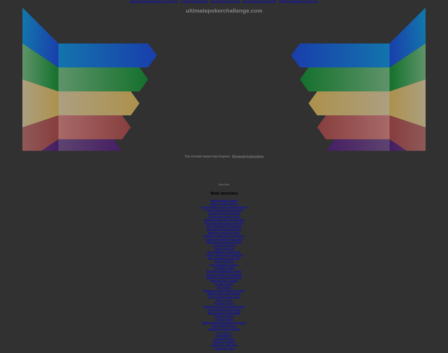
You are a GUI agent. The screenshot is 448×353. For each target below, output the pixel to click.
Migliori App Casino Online (224, 293)
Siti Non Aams (224, 319)
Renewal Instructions (248, 156)
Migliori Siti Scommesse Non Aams (224, 322)
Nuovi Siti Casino (224, 342)
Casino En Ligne (224, 338)
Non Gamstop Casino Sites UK (224, 223)
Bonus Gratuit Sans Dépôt (224, 313)
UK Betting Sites (224, 268)
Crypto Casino (224, 284)
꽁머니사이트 (224, 300)
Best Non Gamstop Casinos (224, 229)
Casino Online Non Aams (224, 297)
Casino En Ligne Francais (224, 329)
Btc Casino (224, 287)
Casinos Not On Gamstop (224, 213)
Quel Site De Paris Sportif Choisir (224, 306)
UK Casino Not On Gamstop (223, 226)
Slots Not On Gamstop (224, 281)
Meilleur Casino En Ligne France (224, 236)
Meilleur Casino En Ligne (224, 232)
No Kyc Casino (224, 316)
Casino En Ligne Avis (224, 345)
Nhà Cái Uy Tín (224, 303)
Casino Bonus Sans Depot (224, 309)
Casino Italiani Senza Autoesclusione (224, 207)
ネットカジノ (224, 332)
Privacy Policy (224, 184)
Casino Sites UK (224, 248)
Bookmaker (224, 335)
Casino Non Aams (224, 245)
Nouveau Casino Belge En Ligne (224, 290)
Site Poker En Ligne (224, 326)
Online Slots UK (224, 261)
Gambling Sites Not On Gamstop (224, 219)
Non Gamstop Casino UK (224, 258)
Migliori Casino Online (224, 203)
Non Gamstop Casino (224, 200)
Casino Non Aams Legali (224, 216)
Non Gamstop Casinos (224, 265)
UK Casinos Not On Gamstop (224, 274)
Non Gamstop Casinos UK (224, 252)
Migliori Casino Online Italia (224, 277)
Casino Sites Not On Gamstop (224, 210)
